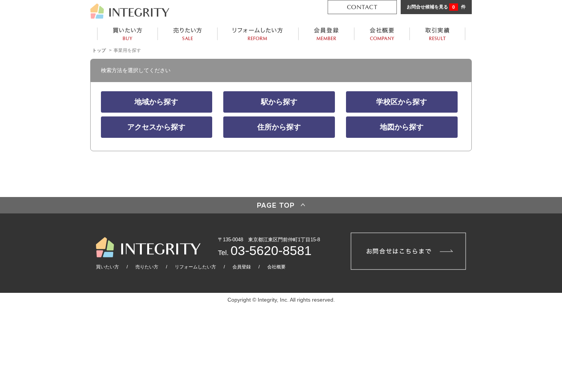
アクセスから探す (156, 127)
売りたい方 (146, 267)
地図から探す (402, 127)
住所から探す (279, 127)
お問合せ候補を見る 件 (436, 7)
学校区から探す (401, 102)
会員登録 (241, 267)
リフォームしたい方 (195, 267)
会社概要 (276, 267)
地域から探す (156, 102)
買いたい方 (107, 267)
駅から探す (279, 102)
